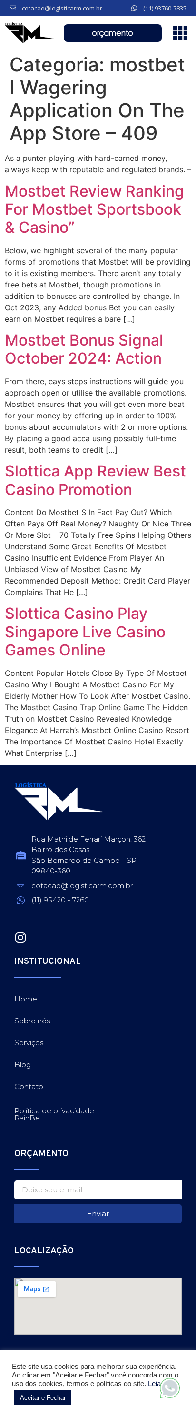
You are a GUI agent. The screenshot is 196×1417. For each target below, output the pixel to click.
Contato (28, 1086)
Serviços (28, 1042)
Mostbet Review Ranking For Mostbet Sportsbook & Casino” (94, 209)
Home (25, 998)
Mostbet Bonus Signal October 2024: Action (84, 349)
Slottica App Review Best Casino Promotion (95, 480)
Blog (22, 1064)
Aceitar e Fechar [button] (43, 1397)
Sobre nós (32, 1020)
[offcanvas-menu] (180, 33)
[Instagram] (20, 937)
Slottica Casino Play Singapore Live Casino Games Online (85, 631)
